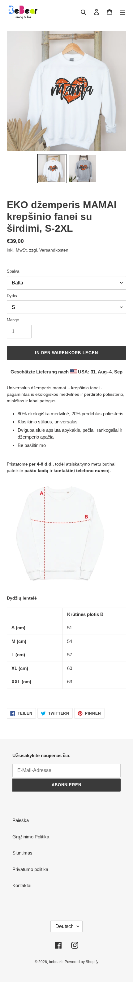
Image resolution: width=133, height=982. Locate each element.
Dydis (12, 295)
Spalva (13, 271)
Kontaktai (21, 885)
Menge (13, 320)
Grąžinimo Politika (30, 836)
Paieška (20, 820)
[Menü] (122, 12)
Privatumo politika (30, 869)
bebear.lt (56, 962)
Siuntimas (22, 852)
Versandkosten (53, 250)
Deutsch (64, 926)
